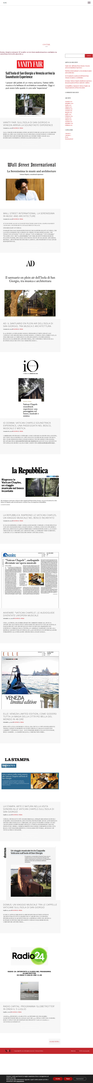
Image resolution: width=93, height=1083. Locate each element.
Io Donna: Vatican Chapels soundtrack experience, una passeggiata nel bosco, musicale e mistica (78, 81)
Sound (16, 128)
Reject (68, 1079)
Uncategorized (69, 139)
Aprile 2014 (68, 114)
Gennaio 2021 (68, 101)
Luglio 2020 (68, 105)
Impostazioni (80, 1079)
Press (21, 128)
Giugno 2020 (68, 107)
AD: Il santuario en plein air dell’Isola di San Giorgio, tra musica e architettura (77, 76)
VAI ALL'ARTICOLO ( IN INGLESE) (30, 247)
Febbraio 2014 (68, 116)
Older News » (54, 1042)
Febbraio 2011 (68, 125)
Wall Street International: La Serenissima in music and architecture (78, 71)
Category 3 (68, 135)
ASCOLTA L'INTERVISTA (30, 1027)
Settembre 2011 (69, 123)
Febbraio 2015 (68, 109)
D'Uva (77, 1051)
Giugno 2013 (68, 119)
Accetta (58, 1079)
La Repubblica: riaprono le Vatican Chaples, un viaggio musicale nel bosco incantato (77, 86)
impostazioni (20, 1081)
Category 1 (68, 133)
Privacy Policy (39, 1051)
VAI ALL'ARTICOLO (30, 143)
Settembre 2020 (69, 103)
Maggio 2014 (68, 112)
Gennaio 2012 (68, 121)
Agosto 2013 (68, 118)
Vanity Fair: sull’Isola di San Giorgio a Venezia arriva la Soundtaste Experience (77, 66)
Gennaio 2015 (68, 110)
